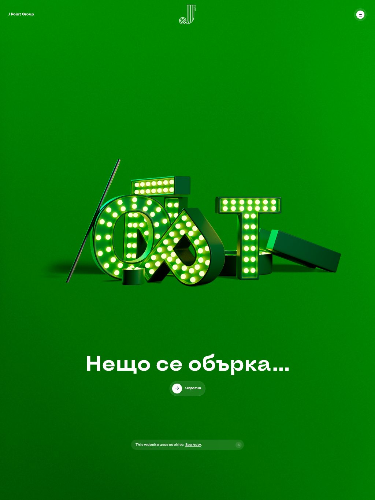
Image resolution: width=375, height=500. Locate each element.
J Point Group (21, 14)
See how (193, 445)
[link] (187, 388)
